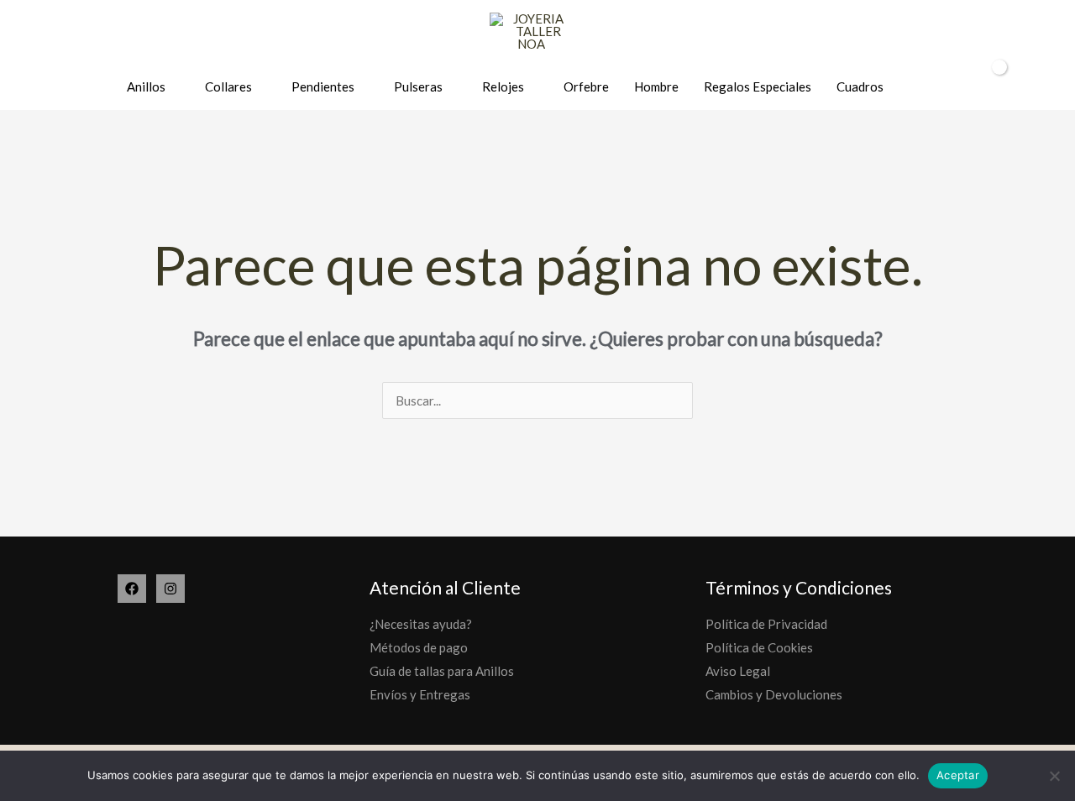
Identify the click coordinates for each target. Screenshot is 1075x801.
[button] (1040, 87)
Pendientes (322, 86)
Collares (228, 86)
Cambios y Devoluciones (773, 694)
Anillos (146, 86)
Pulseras (418, 86)
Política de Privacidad (766, 623)
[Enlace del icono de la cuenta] (965, 87)
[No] (1054, 775)
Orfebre (586, 86)
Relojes (503, 86)
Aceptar (957, 775)
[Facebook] (132, 588)
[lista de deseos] (936, 87)
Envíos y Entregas (420, 694)
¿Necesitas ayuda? (421, 623)
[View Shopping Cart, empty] (1002, 86)
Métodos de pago (419, 647)
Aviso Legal (737, 670)
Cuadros (860, 86)
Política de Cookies (759, 647)
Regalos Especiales (757, 86)
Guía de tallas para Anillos (442, 670)
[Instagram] (170, 588)
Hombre (656, 86)
